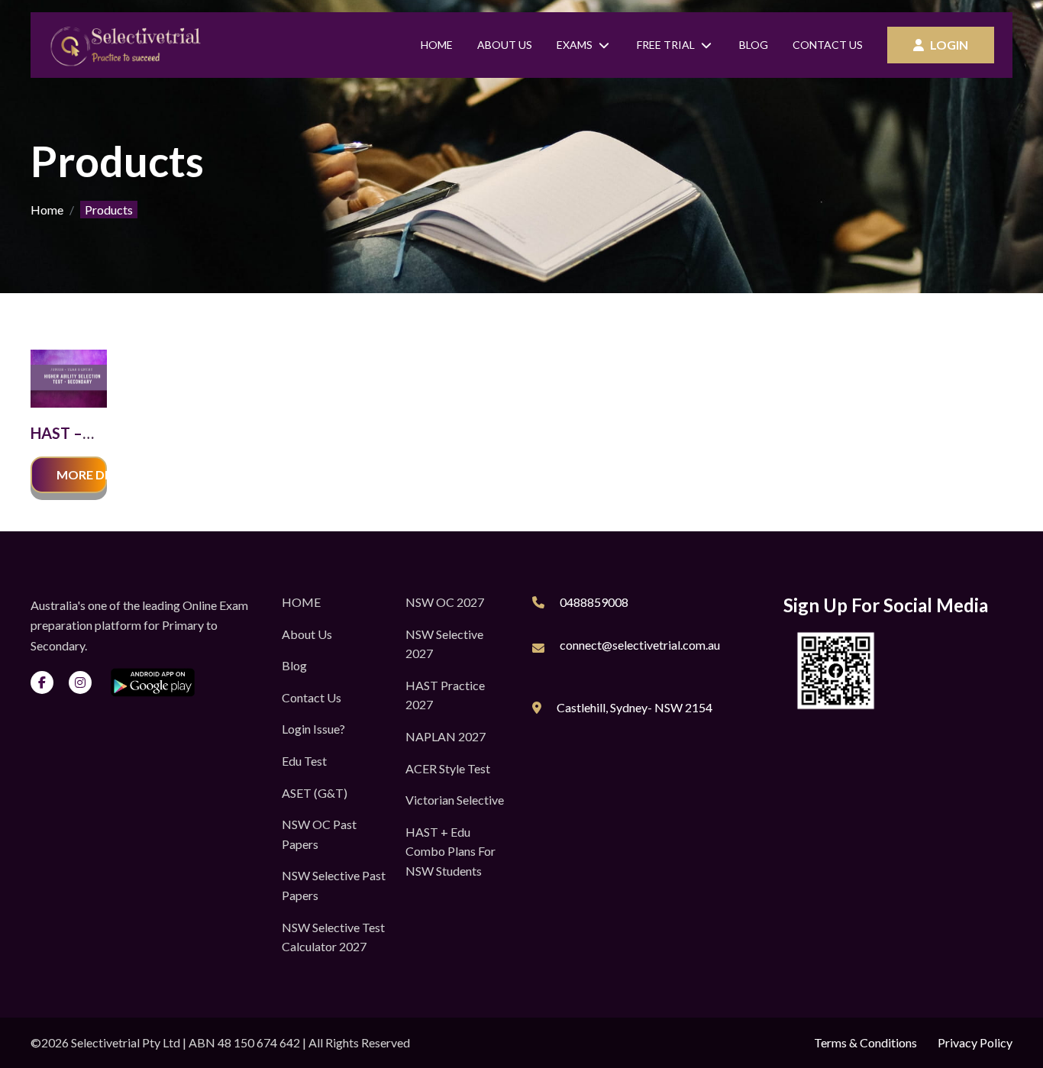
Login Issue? (313, 728)
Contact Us (828, 44)
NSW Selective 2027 (444, 644)
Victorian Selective (454, 799)
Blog (753, 44)
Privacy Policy (975, 1042)
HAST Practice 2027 (445, 695)
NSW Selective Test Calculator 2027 (333, 937)
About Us (504, 44)
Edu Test (304, 760)
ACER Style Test (447, 768)
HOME (301, 602)
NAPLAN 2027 (445, 736)
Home (437, 44)
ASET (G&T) (314, 793)
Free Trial (666, 44)
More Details (82, 474)
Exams (575, 44)
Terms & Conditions (865, 1042)
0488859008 (594, 602)
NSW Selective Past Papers (334, 885)
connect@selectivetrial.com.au (640, 644)
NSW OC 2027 (444, 602)
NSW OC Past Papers (319, 834)
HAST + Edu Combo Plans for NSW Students (450, 851)
